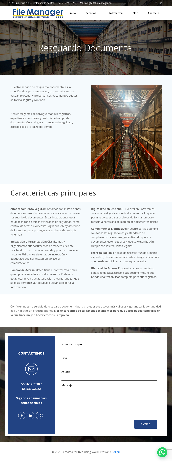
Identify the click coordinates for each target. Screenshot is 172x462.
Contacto (153, 13)
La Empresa (116, 13)
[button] (162, 452)
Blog (135, 13)
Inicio (73, 13)
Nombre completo (72, 344)
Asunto (66, 372)
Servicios (91, 13)
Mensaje (66, 385)
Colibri (116, 452)
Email (64, 358)
